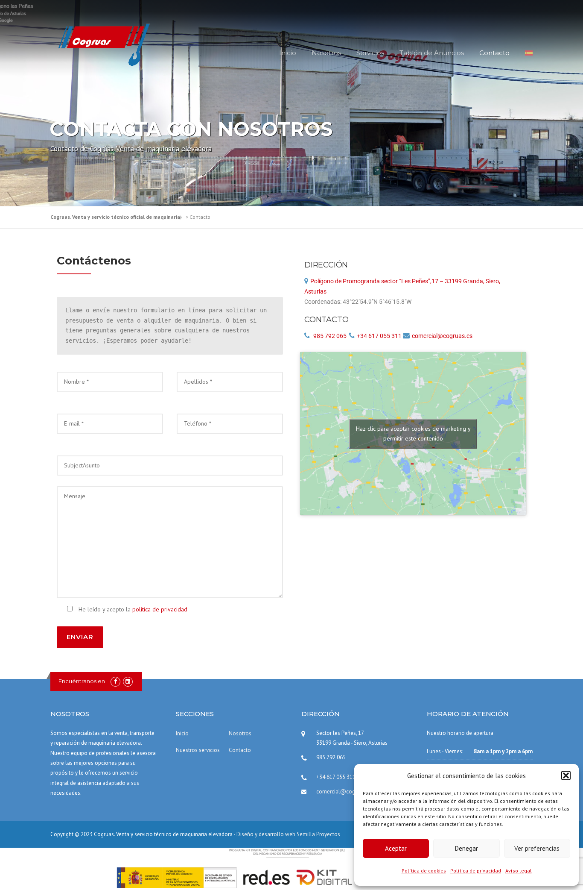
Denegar (466, 848)
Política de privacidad (475, 870)
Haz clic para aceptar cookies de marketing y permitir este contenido (413, 433)
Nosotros (326, 53)
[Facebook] (115, 681)
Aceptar (396, 848)
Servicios (370, 53)
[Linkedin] (128, 681)
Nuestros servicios (198, 750)
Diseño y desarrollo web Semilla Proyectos (288, 834)
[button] (566, 775)
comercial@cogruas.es (442, 335)
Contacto (494, 53)
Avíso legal (518, 870)
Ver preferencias (537, 848)
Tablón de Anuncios (431, 53)
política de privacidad (159, 609)
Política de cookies (424, 870)
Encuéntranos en (81, 681)
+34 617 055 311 (379, 335)
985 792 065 (330, 335)
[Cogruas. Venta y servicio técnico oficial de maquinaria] (103, 43)
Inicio (287, 53)
